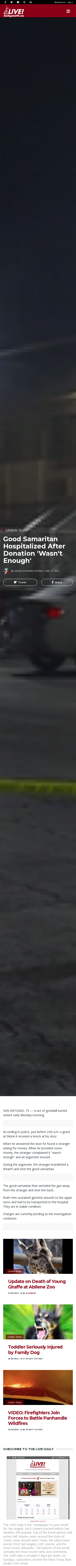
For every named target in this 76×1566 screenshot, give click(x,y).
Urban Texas (17, 530)
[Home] (9, 11)
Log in (70, 2)
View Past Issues (38, 1521)
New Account (59, 2)
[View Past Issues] (38, 1487)
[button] (20, 582)
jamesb (32, 1293)
